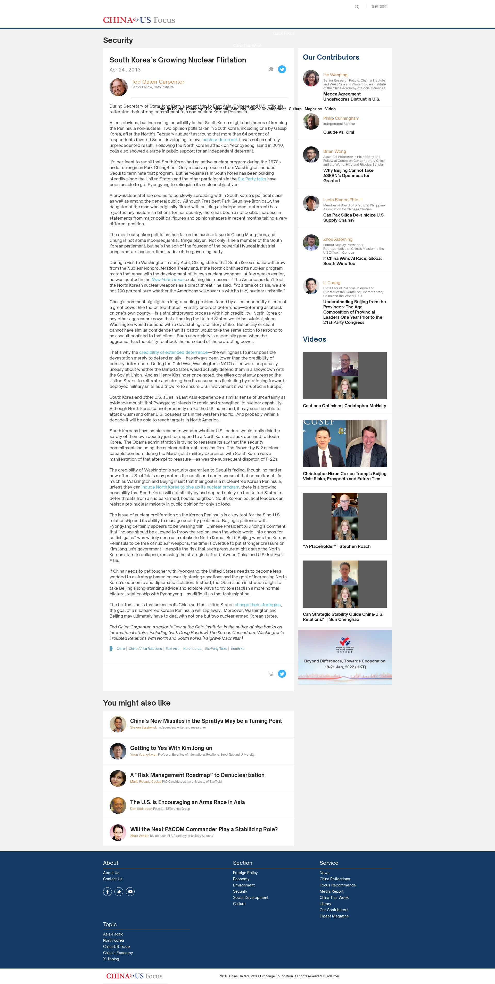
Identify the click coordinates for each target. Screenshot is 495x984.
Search (356, 6)
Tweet (282, 69)
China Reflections (335, 879)
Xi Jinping (111, 959)
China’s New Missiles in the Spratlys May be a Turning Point (206, 721)
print (271, 69)
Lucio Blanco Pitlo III (342, 199)
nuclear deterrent (220, 139)
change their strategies (258, 604)
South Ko (238, 649)
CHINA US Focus (139, 20)
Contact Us (112, 879)
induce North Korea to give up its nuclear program (190, 487)
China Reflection (247, 83)
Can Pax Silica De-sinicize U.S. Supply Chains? (354, 217)
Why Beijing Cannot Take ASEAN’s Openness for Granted (348, 175)
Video (330, 109)
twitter (118, 891)
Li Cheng (331, 282)
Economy (194, 109)
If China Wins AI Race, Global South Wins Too (352, 261)
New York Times (168, 279)
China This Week (247, 45)
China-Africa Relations (145, 649)
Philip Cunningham (341, 118)
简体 (374, 6)
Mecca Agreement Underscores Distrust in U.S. (351, 96)
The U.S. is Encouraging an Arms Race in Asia (187, 802)
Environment (217, 109)
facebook (107, 891)
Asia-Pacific (113, 934)
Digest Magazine (334, 916)
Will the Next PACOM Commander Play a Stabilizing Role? (204, 829)
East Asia (172, 649)
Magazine (313, 109)
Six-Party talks (252, 178)
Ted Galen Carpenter (157, 81)
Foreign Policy (170, 109)
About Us (111, 872)
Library (325, 903)
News (283, 21)
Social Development (267, 109)
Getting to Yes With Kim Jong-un (171, 748)
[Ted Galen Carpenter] (119, 87)
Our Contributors (247, 95)
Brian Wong (334, 151)
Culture (295, 109)
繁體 (383, 6)
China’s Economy (118, 952)
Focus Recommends (247, 70)
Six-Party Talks (216, 649)
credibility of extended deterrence (173, 352)
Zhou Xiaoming (337, 239)
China (121, 649)
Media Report (247, 58)
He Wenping (335, 74)
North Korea (192, 649)
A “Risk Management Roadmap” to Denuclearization (197, 775)
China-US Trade (116, 946)
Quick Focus (283, 33)
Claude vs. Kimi (338, 132)
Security (238, 109)
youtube (130, 891)
